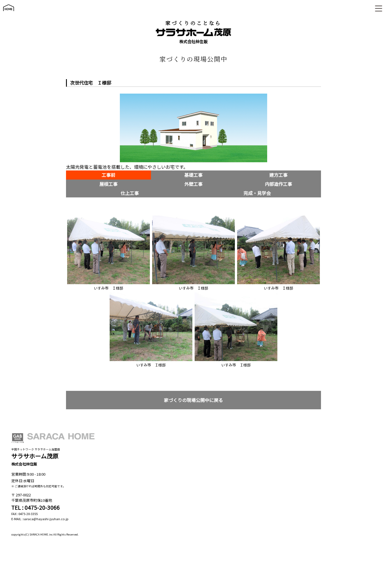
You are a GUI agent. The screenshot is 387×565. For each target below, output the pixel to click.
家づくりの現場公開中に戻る (193, 400)
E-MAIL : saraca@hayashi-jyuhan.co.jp (40, 518)
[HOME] (8, 13)
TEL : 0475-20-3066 (35, 507)
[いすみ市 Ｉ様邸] (108, 217)
